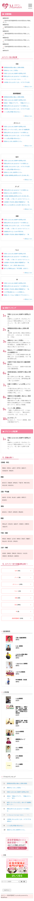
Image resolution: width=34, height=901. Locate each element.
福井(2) (4, 497)
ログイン (6, 890)
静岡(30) (15, 512)
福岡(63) (16, 556)
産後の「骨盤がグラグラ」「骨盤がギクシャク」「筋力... (19, 797)
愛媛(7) (28, 538)
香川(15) (10, 541)
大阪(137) (4, 526)
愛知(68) (21, 512)
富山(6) (14, 497)
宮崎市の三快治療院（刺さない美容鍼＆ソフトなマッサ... (19, 397)
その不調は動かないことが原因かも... (14, 292)
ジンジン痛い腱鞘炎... (15, 408)
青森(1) (4, 468)
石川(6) (9, 497)
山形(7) (14, 468)
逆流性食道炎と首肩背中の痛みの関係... (19, 373)
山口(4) (14, 538)
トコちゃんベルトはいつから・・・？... (15, 79)
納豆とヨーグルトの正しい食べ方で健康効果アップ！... (19, 803)
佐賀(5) (4, 553)
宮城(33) (11, 470)
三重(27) (10, 512)
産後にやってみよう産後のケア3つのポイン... (17, 295)
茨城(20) (10, 482)
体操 (17, 598)
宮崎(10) (14, 553)
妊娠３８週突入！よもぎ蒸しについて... (19, 385)
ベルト (17, 591)
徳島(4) (18, 538)
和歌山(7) (4, 524)
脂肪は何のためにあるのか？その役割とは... (16, 76)
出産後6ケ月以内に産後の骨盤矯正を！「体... (17, 202)
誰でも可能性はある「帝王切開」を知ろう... (16, 268)
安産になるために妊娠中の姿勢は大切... (15, 73)
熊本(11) (19, 553)
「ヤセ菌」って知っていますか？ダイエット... (17, 199)
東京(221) (10, 485)
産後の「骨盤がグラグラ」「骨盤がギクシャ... (17, 103)
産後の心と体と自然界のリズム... (13, 141)
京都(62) (21, 524)
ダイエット (17, 584)
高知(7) (23, 538)
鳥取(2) (4, 538)
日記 (17, 604)
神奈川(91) (27, 482)
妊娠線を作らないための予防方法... (14, 231)
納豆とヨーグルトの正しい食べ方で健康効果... (17, 129)
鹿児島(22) (10, 556)
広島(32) (15, 541)
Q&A (17, 570)
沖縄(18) (4, 556)
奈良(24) (10, 524)
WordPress (4, 897)
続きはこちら (28, 86)
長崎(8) (9, 553)
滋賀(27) (16, 524)
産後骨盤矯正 (17, 618)
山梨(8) (18, 497)
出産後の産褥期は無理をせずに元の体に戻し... (17, 175)
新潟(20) (4, 500)
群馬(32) (15, 482)
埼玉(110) (4, 485)
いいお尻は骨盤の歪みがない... (13, 112)
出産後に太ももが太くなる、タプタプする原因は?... (19, 820)
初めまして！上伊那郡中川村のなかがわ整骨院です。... (19, 351)
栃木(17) (4, 482)
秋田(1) (9, 468)
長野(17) (23, 497)
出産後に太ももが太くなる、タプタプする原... (17, 82)
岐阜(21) (4, 512)
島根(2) (9, 538)
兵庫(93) (27, 524)
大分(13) (25, 553)
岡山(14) (4, 541)
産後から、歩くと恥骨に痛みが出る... (14, 265)
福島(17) (23, 468)
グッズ (17, 577)
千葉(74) (21, 482)
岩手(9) (18, 468)
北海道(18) (5, 470)
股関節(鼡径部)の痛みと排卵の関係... (14, 67)
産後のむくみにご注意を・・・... (13, 70)
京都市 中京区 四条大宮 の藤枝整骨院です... (19, 363)
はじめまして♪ (12, 417)
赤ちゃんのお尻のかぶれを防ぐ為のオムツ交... (17, 205)
